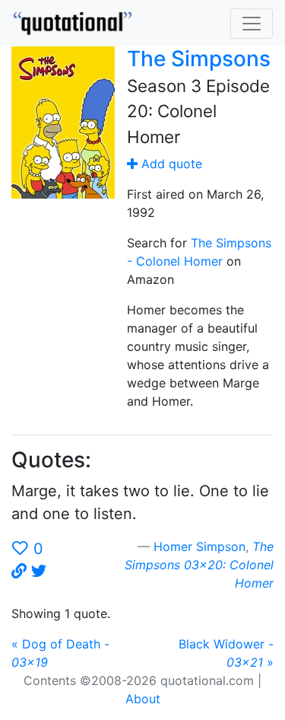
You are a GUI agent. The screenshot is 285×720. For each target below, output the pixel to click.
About (142, 698)
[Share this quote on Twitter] (38, 571)
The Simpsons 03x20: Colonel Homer (199, 565)
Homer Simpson (199, 546)
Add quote (170, 163)
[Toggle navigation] (251, 23)
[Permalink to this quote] (19, 571)
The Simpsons (199, 59)
